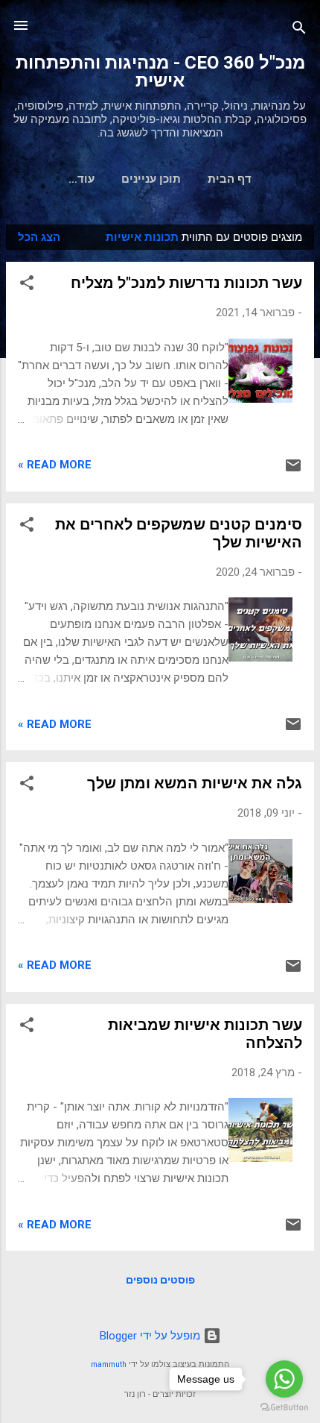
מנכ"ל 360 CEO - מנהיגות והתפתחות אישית (160, 71)
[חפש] (299, 30)
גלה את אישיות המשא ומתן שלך (194, 783)
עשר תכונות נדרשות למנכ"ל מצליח (186, 283)
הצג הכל (39, 237)
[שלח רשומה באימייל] (293, 470)
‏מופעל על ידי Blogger (151, 1335)
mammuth (109, 1364)
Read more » (55, 464)
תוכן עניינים (151, 179)
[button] (27, 285)
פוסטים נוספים (160, 1280)
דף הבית (230, 179)
